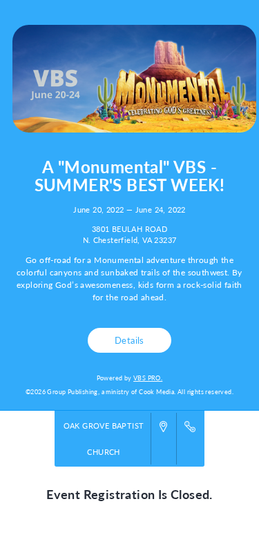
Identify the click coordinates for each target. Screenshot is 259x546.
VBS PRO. (147, 377)
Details (129, 340)
